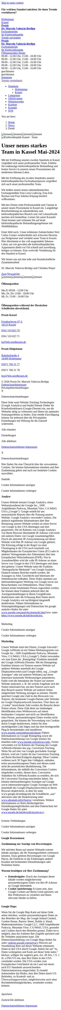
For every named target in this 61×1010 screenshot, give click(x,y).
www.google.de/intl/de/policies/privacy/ (22, 812)
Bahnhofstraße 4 (10, 355)
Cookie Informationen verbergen (18, 490)
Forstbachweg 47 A (11, 321)
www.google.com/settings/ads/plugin (21, 732)
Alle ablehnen (16, 999)
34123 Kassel (8, 324)
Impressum (20, 384)
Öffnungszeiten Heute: (13, 52)
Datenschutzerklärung (13, 446)
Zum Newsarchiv (10, 273)
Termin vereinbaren (11, 80)
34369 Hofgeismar (11, 358)
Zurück (5, 999)
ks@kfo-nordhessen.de (13, 342)
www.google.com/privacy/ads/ (33, 741)
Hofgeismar (7, 19)
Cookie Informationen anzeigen (18, 485)
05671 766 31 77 (10, 364)
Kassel (4, 22)
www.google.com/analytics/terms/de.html (23, 612)
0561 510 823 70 (10, 330)
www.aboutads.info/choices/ (16, 800)
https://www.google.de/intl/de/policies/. (22, 615)
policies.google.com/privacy (23, 942)
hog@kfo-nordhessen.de (14, 375)
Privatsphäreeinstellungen (15, 387)
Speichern (6, 994)
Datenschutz (8, 384)
